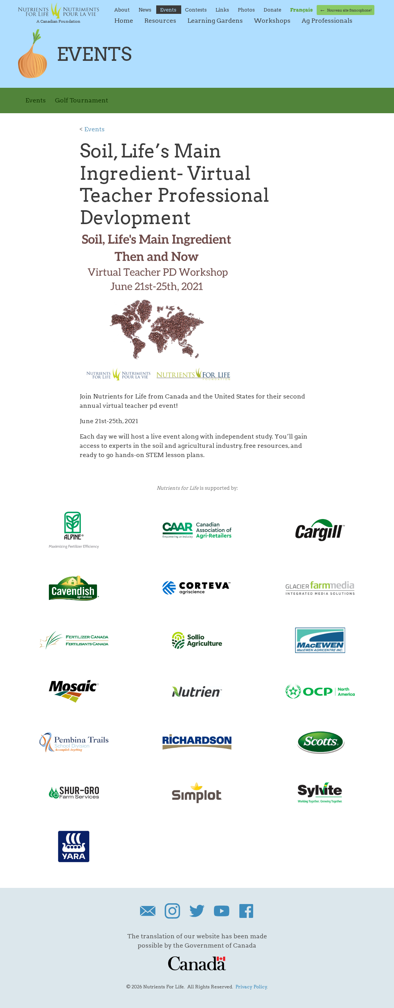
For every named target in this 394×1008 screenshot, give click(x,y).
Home (124, 20)
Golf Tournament (81, 100)
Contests (196, 10)
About (122, 10)
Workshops (273, 20)
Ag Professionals (327, 20)
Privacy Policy (251, 987)
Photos (247, 10)
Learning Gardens (215, 20)
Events (168, 10)
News (145, 10)
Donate (273, 10)
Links (222, 10)
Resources (161, 20)
